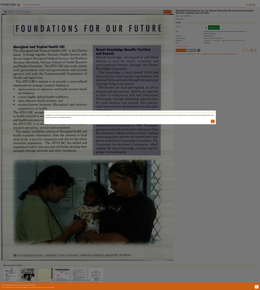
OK (213, 121)
